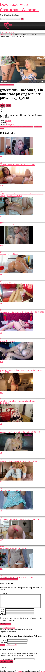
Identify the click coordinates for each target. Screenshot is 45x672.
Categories (8, 25)
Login (2, 645)
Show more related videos (9, 579)
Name (2, 609)
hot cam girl (29, 126)
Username (3, 640)
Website (2, 614)
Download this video (7, 84)
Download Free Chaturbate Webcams (19, 7)
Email (2, 612)
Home (6, 23)
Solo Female (8, 34)
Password (3, 642)
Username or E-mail (7, 659)
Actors (6, 29)
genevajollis (9, 125)
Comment (3, 593)
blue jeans (12, 126)
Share (8, 105)
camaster (8, 121)
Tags (6, 27)
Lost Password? (11, 645)
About (3, 105)
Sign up (19, 671)
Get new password (7, 661)
